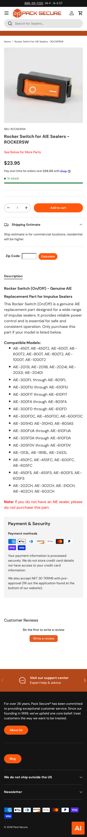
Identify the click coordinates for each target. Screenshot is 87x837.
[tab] (13, 276)
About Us (16, 730)
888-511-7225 (33, 3)
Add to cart (58, 208)
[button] (80, 13)
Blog (13, 758)
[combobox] (43, 23)
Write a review (43, 638)
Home (7, 41)
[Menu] (6, 13)
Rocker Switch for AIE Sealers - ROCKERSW (39, 41)
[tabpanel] (43, 397)
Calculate (48, 256)
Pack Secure (20, 827)
